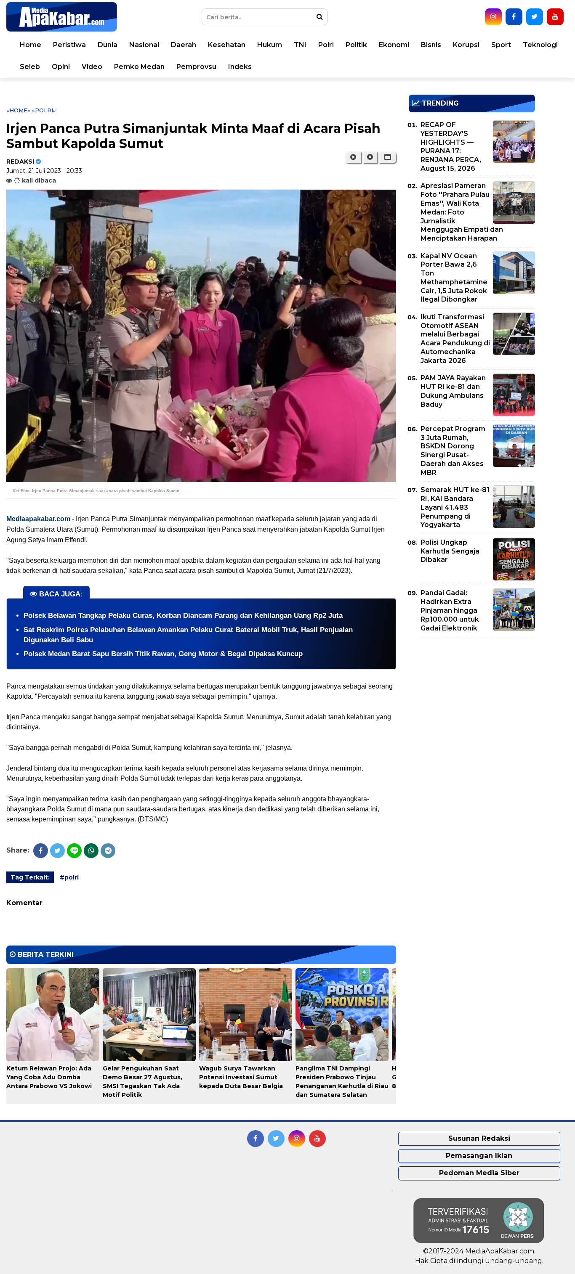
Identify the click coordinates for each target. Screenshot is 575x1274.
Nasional (144, 45)
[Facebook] (40, 850)
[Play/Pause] (353, 157)
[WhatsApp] (91, 850)
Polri (326, 45)
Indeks (240, 67)
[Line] (74, 850)
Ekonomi (394, 45)
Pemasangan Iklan (479, 1156)
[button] (387, 157)
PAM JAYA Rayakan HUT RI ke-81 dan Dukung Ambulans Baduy (453, 391)
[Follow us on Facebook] (514, 16)
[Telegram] (108, 850)
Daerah (183, 45)
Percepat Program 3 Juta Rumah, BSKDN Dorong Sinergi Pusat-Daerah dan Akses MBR (453, 451)
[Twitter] (57, 850)
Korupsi (466, 45)
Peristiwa (69, 45)
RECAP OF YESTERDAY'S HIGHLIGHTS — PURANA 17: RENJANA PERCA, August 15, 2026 (451, 146)
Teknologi (540, 45)
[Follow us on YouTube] (555, 16)
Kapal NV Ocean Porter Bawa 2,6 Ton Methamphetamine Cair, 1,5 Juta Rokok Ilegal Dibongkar (454, 278)
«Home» (18, 110)
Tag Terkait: (30, 877)
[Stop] (370, 157)
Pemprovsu (196, 67)
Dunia (107, 45)
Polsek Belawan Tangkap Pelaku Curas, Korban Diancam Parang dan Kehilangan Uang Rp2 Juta (183, 616)
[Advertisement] (472, 702)
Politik (356, 45)
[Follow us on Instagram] (493, 16)
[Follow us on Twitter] (534, 16)
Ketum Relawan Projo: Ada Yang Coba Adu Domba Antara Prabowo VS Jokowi (49, 1077)
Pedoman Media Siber (479, 1173)
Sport (501, 45)
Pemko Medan (139, 67)
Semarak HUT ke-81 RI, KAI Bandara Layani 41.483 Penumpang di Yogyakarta (455, 507)
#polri (69, 877)
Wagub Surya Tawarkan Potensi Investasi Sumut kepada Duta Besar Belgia (241, 1077)
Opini (61, 67)
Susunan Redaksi (479, 1138)
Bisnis (431, 45)
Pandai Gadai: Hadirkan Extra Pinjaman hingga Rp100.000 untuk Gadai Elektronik (450, 610)
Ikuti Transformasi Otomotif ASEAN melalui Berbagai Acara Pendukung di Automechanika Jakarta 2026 (455, 339)
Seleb (30, 67)
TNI (300, 45)
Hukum (269, 45)
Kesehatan (226, 45)
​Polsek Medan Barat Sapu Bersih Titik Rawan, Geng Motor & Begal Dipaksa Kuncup (163, 654)
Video (92, 67)
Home (30, 45)
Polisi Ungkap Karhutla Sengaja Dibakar (450, 551)
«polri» (44, 110)
